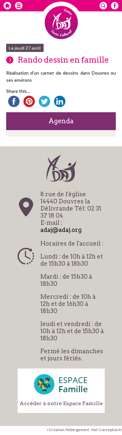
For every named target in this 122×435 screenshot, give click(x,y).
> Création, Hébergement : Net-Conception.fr (84, 430)
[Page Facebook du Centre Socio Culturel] (114, 5)
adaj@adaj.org (61, 229)
